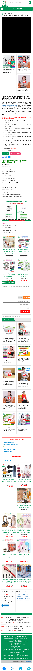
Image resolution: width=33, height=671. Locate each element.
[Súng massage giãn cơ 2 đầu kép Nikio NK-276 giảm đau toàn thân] (9, 471)
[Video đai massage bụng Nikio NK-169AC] (9, 352)
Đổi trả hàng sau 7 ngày (22, 596)
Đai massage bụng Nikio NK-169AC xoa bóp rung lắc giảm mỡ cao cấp (9, 274)
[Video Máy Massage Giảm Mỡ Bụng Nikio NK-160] (23, 81)
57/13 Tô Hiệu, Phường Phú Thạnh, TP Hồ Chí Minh (18, 626)
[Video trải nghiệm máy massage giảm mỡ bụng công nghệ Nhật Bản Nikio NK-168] (9, 329)
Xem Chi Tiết (5, 153)
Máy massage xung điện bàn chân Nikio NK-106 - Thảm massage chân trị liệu (24, 581)
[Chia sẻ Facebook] (3, 157)
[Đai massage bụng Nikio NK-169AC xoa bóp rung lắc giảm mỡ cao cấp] (9, 265)
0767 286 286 (20, 623)
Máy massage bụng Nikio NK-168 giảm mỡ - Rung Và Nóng (24, 274)
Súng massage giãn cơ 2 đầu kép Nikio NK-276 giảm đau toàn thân (9, 481)
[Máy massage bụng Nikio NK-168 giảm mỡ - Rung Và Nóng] (24, 265)
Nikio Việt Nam (27, 661)
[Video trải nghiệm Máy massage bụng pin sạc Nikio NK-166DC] (23, 397)
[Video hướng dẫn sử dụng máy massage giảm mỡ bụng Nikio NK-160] (9, 61)
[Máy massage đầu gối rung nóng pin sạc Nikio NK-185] (24, 471)
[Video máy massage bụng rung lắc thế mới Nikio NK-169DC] (23, 419)
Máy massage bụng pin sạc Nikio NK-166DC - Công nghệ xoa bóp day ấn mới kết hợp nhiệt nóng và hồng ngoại (9, 253)
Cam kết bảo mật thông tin (23, 600)
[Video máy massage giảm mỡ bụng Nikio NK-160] (23, 61)
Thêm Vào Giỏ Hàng (15, 153)
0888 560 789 (27, 623)
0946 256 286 (20, 630)
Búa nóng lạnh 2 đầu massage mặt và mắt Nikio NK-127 (24, 556)
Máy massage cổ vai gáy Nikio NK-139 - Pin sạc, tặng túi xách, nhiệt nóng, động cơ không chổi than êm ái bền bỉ (9, 532)
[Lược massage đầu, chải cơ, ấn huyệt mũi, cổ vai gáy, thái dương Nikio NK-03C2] (24, 495)
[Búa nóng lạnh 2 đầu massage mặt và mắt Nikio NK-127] (24, 546)
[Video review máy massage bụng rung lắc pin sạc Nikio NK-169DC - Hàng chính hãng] (23, 329)
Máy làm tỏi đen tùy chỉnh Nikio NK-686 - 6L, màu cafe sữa (9, 556)
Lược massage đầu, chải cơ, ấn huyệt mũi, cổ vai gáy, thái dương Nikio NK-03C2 (24, 505)
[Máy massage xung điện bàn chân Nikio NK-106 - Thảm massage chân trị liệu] (24, 571)
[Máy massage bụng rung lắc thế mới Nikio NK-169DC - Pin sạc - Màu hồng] (24, 242)
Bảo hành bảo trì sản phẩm (23, 598)
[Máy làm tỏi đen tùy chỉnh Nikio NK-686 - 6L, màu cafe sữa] (9, 546)
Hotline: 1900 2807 (16, 9)
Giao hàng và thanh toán (22, 594)
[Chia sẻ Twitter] (6, 157)
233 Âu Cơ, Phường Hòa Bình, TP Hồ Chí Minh (17, 617)
